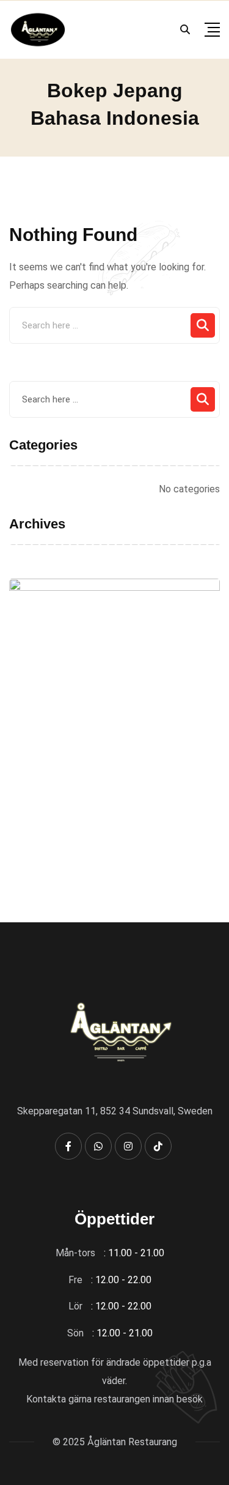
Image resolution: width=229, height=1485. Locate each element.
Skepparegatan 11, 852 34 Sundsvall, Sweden (115, 1111)
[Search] (185, 29)
